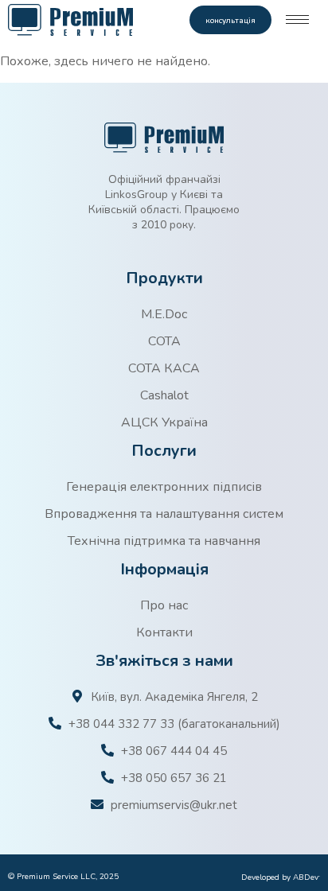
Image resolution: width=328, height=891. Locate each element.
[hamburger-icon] (297, 19)
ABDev (306, 877)
